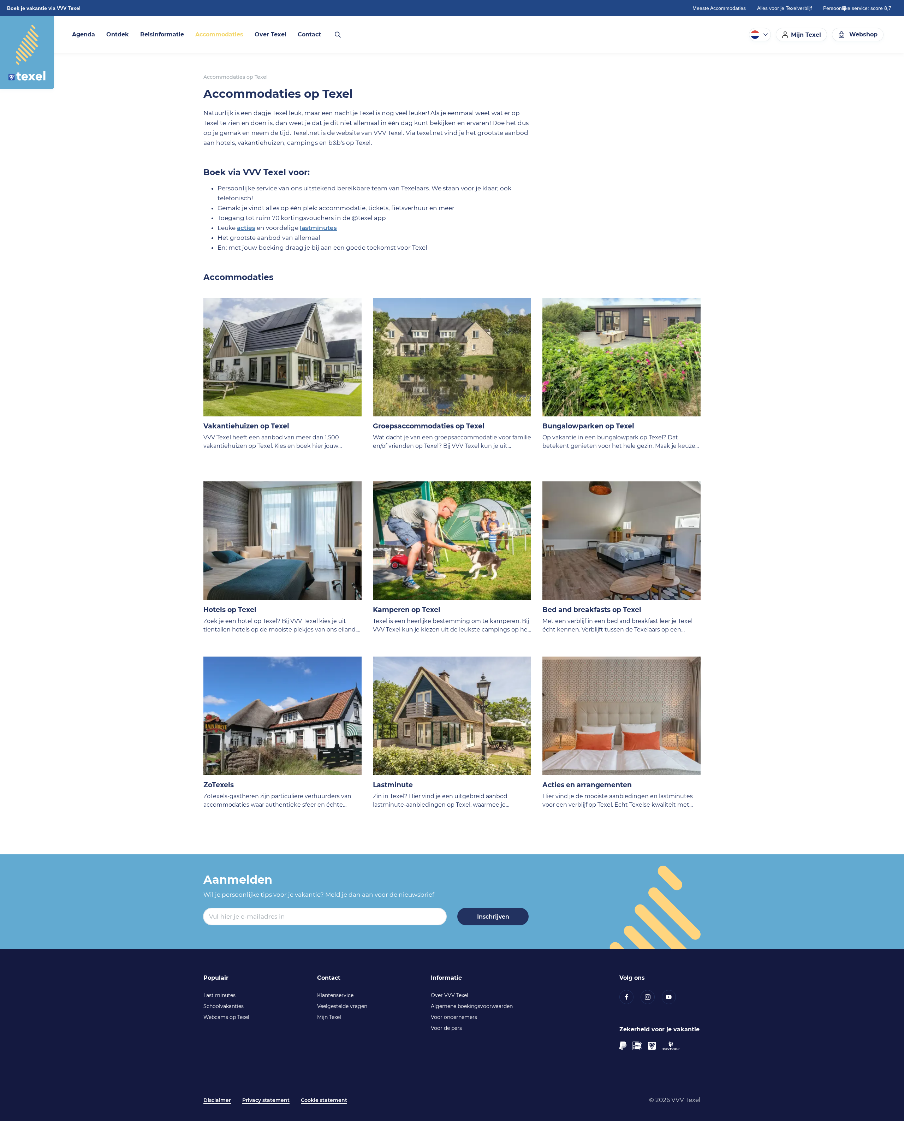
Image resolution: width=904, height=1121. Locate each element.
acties (246, 227)
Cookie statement (324, 1100)
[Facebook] (630, 997)
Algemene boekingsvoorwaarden (472, 1006)
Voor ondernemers (454, 1017)
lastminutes (318, 227)
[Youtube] (672, 997)
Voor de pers (446, 1028)
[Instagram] (651, 997)
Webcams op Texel (226, 1017)
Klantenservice (335, 995)
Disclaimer (217, 1100)
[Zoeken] (337, 34)
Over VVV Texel (449, 995)
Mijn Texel (329, 1017)
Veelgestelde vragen (342, 1006)
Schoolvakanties (223, 1006)
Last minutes (219, 995)
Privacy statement (266, 1100)
